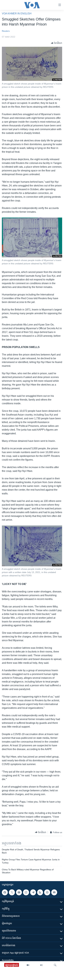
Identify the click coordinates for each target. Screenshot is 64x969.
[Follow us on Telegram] (33, 892)
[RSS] (40, 892)
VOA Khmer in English (17, 13)
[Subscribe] (54, 892)
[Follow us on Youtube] (19, 892)
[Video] (28, 965)
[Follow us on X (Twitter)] (12, 892)
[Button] (56, 43)
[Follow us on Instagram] (26, 892)
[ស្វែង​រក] (55, 965)
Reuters (6, 31)
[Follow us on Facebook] (5, 892)
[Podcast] (47, 892)
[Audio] (41, 965)
